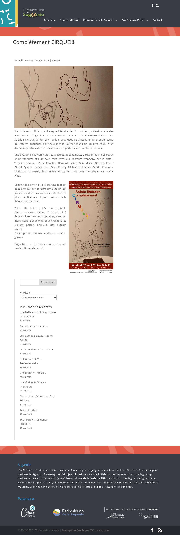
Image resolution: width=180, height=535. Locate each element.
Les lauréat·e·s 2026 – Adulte (37, 349)
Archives (25, 293)
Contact (157, 20)
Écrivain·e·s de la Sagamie (98, 20)
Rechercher (48, 282)
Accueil (48, 20)
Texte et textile (28, 410)
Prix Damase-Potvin (133, 20)
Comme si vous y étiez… (34, 326)
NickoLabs (103, 530)
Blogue (56, 60)
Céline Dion (26, 60)
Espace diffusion (69, 20)
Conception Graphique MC (78, 530)
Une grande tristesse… (33, 372)
